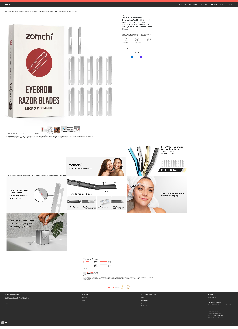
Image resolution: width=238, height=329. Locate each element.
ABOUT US (222, 4)
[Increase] (127, 48)
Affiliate (83, 300)
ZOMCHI (9, 324)
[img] (90, 272)
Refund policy (143, 302)
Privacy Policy (143, 303)
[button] (96, 261)
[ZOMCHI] (8, 5)
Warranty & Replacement (145, 298)
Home (6, 11)
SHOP (179, 4)
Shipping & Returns (144, 300)
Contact (142, 307)
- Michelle (213, 311)
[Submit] (28, 303)
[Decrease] (123, 48)
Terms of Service (144, 305)
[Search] (229, 5)
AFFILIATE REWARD (204, 4)
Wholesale (84, 298)
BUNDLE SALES (192, 4)
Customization (85, 297)
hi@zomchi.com (214, 297)
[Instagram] (229, 323)
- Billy (212, 309)
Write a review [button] (150, 262)
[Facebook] (230, 323)
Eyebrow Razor (11, 11)
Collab (83, 302)
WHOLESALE (214, 4)
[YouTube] (232, 323)
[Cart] (232, 5)
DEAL (185, 4)
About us (142, 297)
